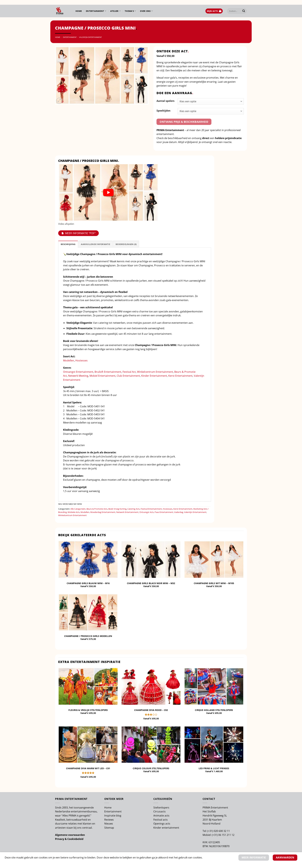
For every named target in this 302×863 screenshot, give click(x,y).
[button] (214, 11)
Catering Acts (133, 508)
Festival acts (160, 819)
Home (79, 11)
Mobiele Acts (74, 512)
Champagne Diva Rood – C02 (151, 710)
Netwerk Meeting (78, 375)
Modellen (68, 360)
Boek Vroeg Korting (117, 508)
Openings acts (161, 823)
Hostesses (81, 360)
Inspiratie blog (112, 815)
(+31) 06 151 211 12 (223, 835)
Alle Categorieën (78, 508)
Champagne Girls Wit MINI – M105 (214, 583)
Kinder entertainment (166, 827)
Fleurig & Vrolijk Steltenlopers (88, 710)
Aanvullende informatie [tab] (95, 244)
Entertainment (95, 11)
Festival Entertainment (151, 508)
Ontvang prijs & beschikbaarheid (184, 122)
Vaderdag (178, 512)
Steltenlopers (161, 807)
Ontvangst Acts (146, 512)
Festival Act (129, 372)
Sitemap (109, 827)
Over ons (145, 11)
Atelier (114, 11)
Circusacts (159, 811)
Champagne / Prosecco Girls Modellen (88, 636)
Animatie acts (161, 815)
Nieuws (108, 823)
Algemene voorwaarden (70, 835)
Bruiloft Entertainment (108, 372)
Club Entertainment (128, 375)
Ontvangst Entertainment (78, 372)
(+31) (210, 831)
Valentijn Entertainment (90, 37)
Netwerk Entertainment (127, 512)
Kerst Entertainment (180, 375)
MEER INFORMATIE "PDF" (80, 233)
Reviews (109, 819)
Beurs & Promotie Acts (97, 508)
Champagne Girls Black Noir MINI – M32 (151, 583)
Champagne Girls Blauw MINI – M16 (88, 583)
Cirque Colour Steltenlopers (151, 768)
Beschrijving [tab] (68, 244)
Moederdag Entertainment (102, 512)
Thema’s (129, 11)
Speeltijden (164, 110)
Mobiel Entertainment (102, 375)
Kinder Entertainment (154, 375)
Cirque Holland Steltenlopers (214, 710)
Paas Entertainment (164, 512)
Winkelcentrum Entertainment (155, 372)
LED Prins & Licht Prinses (214, 768)
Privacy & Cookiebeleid (69, 839)
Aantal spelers (165, 101)
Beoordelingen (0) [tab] (126, 244)
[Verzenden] (243, 11)
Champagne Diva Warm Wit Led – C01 (88, 768)
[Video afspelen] (108, 192)
